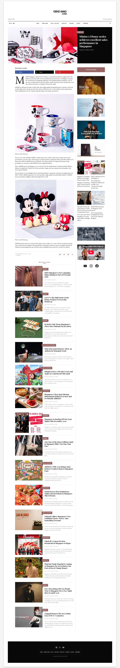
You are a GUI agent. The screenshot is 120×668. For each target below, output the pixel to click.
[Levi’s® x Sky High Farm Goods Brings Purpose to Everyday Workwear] (29, 301)
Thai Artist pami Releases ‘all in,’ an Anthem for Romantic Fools (58, 350)
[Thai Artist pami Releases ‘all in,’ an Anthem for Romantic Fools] (29, 352)
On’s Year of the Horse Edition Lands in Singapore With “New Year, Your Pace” (58, 444)
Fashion (71, 23)
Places (78, 23)
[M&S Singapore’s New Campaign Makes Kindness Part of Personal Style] (29, 276)
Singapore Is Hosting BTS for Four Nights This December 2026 (58, 420)
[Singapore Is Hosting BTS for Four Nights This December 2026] (29, 422)
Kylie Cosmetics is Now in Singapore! (98, 177)
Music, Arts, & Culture (49, 345)
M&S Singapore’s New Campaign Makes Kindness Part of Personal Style (57, 275)
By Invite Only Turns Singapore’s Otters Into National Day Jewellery (57, 325)
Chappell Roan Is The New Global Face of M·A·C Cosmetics (57, 615)
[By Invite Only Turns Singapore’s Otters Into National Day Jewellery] (29, 327)
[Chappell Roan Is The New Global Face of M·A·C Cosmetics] (29, 617)
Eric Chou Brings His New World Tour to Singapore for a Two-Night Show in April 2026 (58, 591)
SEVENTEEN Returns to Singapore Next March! (97, 208)
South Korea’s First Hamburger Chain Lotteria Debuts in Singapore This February (58, 493)
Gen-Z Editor (91, 49)
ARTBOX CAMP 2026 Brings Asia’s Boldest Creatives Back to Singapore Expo (58, 469)
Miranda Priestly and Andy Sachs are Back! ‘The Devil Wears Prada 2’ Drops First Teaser (84, 209)
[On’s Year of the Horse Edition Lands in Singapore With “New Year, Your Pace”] (29, 445)
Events (45, 585)
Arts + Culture (55, 23)
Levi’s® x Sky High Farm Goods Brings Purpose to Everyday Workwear (56, 299)
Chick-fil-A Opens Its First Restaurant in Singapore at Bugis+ (57, 542)
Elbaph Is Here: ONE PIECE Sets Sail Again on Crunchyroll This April (58, 372)
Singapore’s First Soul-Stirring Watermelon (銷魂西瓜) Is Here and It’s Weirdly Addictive (58, 396)
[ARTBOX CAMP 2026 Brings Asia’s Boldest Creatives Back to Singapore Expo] (29, 470)
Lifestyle (64, 23)
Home (37, 23)
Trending (85, 23)
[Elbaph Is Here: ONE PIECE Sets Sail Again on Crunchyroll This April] (29, 375)
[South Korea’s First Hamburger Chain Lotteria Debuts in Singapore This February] (29, 495)
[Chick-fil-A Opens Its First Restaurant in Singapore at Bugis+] (29, 544)
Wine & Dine (45, 23)
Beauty (45, 610)
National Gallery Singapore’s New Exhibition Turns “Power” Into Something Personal (57, 518)
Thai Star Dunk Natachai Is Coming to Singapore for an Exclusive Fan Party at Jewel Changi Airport (58, 566)
